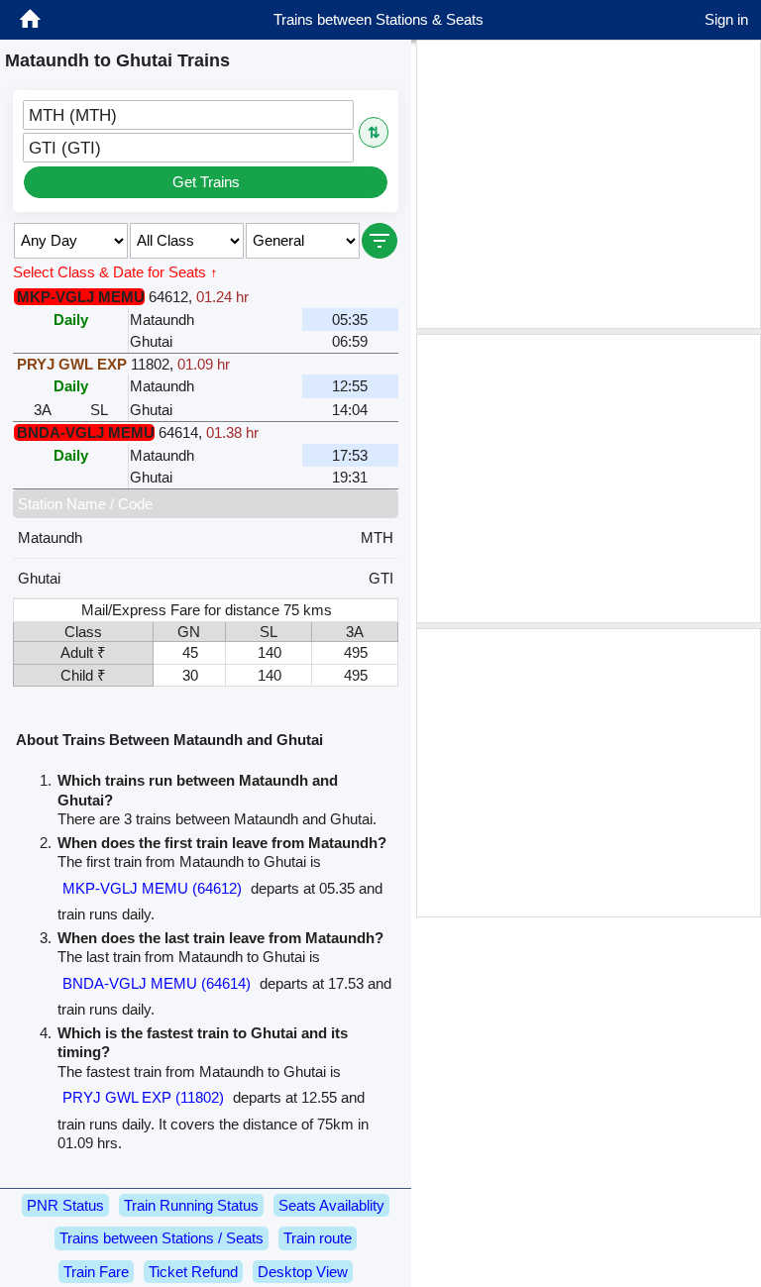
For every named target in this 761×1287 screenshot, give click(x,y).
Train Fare (96, 1271)
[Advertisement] (588, 184)
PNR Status (65, 1205)
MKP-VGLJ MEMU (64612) (152, 888)
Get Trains (206, 181)
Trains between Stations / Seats (161, 1238)
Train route (317, 1238)
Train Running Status (191, 1205)
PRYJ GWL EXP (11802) (143, 1097)
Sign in (726, 19)
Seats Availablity (331, 1205)
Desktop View (303, 1271)
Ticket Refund (193, 1271)
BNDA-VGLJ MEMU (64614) (156, 983)
